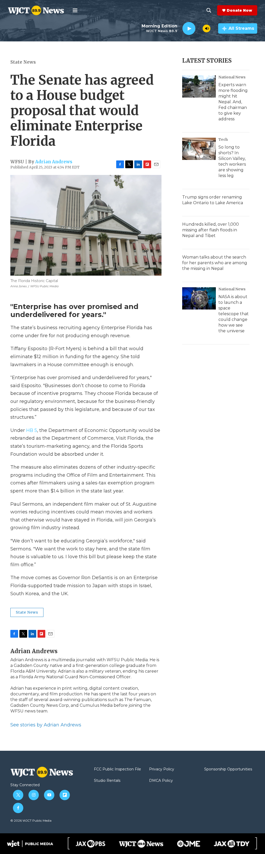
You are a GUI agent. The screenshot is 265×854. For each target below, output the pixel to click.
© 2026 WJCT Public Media (30, 820)
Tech (223, 139)
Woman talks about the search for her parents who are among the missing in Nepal (214, 263)
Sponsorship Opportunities (228, 769)
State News (23, 62)
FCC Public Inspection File (117, 769)
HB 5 (31, 430)
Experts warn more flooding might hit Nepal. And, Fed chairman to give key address (233, 101)
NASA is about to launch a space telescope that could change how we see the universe (233, 313)
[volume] (206, 28)
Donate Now (239, 10)
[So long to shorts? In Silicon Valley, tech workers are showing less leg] (199, 149)
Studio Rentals (107, 781)
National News (232, 77)
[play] (189, 29)
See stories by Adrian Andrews (45, 725)
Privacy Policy (161, 769)
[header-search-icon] (209, 10)
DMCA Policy (161, 781)
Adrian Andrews (53, 162)
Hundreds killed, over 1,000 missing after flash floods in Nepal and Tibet (210, 230)
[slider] (199, 28)
